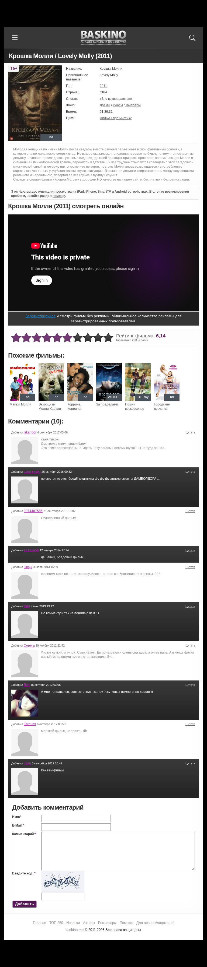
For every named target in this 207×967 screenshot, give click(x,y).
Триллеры (133, 105)
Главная (39, 923)
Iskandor (30, 432)
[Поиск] (192, 37)
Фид (27, 606)
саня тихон (32, 472)
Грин (27, 763)
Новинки (73, 923)
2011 (103, 86)
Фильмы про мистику (116, 118)
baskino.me (74, 930)
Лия (27, 685)
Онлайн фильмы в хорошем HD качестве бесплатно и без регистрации (103, 38)
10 (108, 338)
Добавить (24, 904)
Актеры (89, 923)
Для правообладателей (155, 923)
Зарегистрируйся (40, 316)
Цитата (190, 432)
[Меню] (14, 37)
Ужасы (118, 105)
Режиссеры (107, 923)
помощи (59, 196)
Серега (29, 645)
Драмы (105, 105)
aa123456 (31, 550)
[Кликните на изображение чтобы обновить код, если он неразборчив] (62, 873)
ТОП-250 (56, 923)
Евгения (30, 724)
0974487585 (33, 511)
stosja (28, 567)
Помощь (126, 923)
